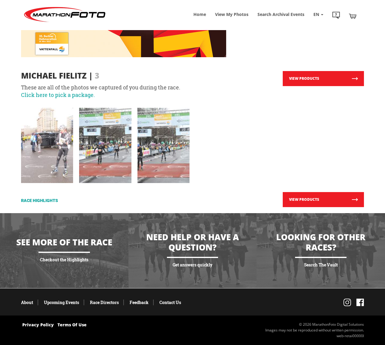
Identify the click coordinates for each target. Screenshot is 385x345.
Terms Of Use (72, 325)
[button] (336, 16)
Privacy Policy (38, 325)
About (27, 302)
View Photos (231, 14)
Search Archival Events (280, 14)
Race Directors (104, 302)
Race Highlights (39, 200)
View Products (304, 78)
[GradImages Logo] (64, 22)
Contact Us (170, 302)
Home (199, 14)
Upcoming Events (61, 302)
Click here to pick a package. (58, 94)
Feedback (139, 302)
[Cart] (352, 16)
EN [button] (316, 14)
